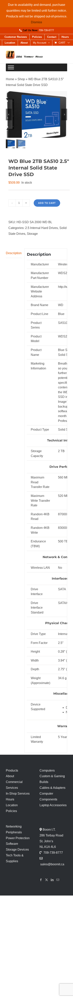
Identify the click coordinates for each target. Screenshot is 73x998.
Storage (32, 233)
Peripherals (14, 832)
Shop (21, 79)
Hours (10, 799)
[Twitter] (46, 879)
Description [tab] (14, 253)
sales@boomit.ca (52, 864)
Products (12, 770)
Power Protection (18, 838)
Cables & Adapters (52, 787)
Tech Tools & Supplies (15, 858)
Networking (14, 826)
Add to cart (47, 202)
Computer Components (48, 796)
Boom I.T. (48, 829)
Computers (47, 770)
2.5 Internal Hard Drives (41, 228)
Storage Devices (17, 849)
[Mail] (57, 879)
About (10, 776)
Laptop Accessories (53, 805)
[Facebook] (41, 879)
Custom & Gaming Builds (52, 779)
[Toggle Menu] (11, 67)
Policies (11, 811)
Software (12, 843)
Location (12, 805)
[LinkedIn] (52, 879)
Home (10, 79)
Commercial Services (14, 784)
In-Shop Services (18, 793)
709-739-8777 (46, 30)
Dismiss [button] (36, 22)
